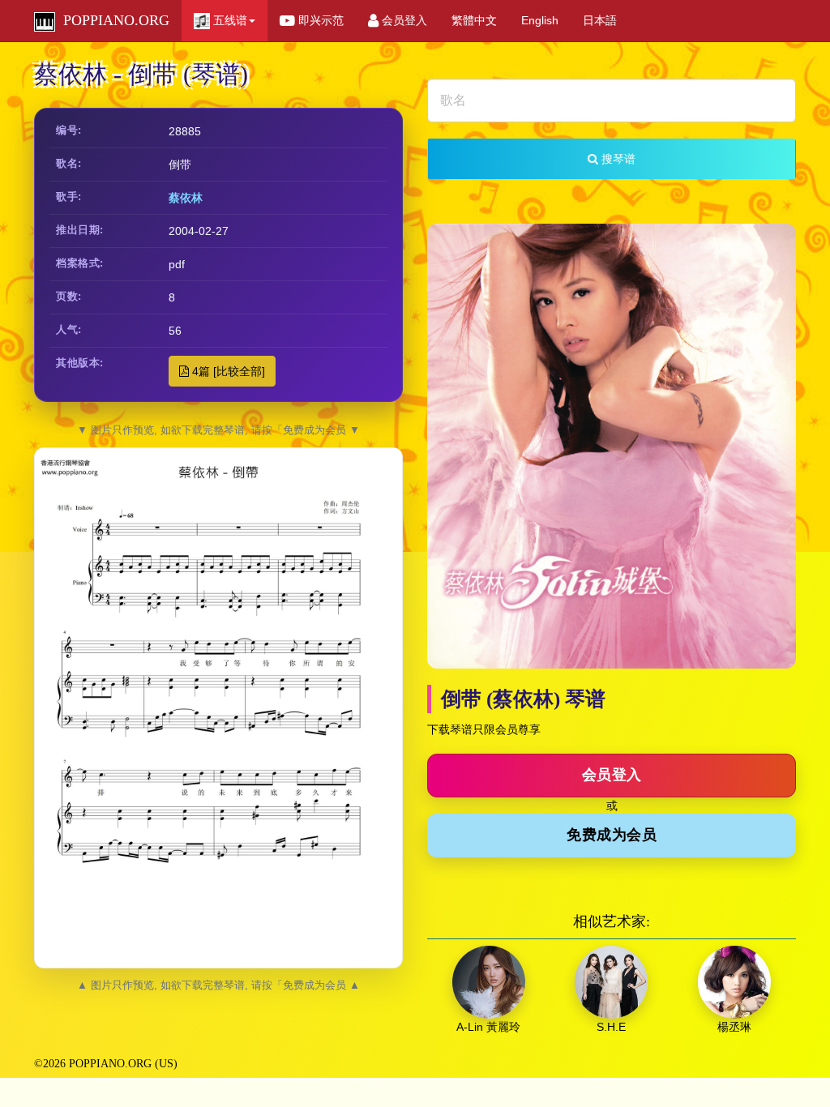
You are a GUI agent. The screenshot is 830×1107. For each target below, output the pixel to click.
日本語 (600, 20)
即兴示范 (319, 20)
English (539, 20)
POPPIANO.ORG (112, 20)
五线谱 (228, 20)
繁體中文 (474, 20)
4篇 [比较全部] (227, 371)
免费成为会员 (612, 835)
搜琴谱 (616, 158)
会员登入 (403, 20)
